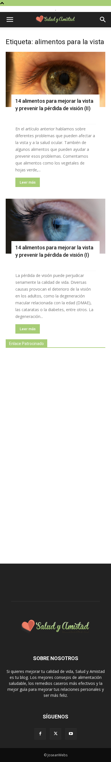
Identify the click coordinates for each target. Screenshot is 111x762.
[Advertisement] (48, 452)
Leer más (28, 182)
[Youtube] (71, 734)
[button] (10, 19)
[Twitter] (55, 734)
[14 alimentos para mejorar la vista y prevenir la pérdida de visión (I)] (55, 226)
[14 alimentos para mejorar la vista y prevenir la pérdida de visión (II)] (55, 79)
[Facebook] (40, 734)
